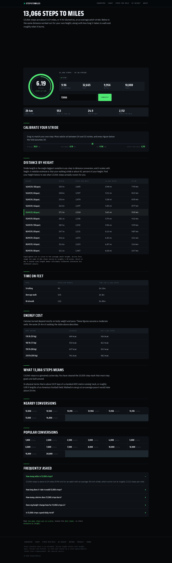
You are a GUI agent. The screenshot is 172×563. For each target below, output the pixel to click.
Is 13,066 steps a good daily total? (40, 512)
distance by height (32, 523)
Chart (110, 3)
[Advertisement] (86, 48)
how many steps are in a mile (40, 521)
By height (136, 3)
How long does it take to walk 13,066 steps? (44, 489)
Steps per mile (122, 3)
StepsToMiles (33, 3)
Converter (101, 3)
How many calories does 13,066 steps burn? (44, 497)
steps (31, 411)
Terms (88, 542)
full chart (69, 521)
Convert (105, 97)
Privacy (80, 542)
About (145, 3)
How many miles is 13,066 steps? (39, 476)
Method (72, 542)
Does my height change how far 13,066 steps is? (45, 505)
